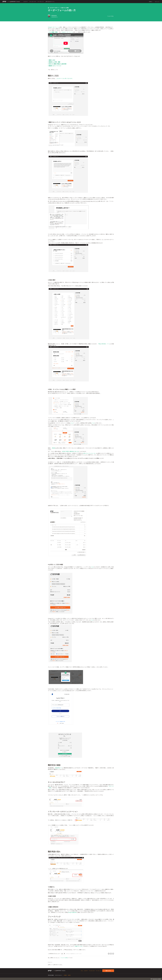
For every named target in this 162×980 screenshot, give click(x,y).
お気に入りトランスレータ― (89, 453)
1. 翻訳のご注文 (51, 60)
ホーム (82, 970)
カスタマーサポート (54, 7)
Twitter (111, 954)
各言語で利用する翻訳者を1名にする (70, 451)
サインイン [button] (157, 1)
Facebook (109, 954)
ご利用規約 (65, 975)
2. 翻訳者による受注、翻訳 (54, 62)
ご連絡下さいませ (78, 946)
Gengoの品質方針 (72, 912)
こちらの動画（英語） (53, 32)
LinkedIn (113, 954)
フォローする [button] (110, 16)
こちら (71, 423)
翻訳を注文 (108, 970)
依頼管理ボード (58, 768)
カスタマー (25, 1)
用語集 (53, 448)
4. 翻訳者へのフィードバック (54, 65)
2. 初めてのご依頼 (64, 7)
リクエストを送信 (63, 957)
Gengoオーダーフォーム (53, 27)
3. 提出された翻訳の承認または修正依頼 (57, 64)
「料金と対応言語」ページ (104, 344)
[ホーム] (4, 1)
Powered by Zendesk (156, 978)
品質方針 (69, 975)
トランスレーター (32, 1)
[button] (62, 954)
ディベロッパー (41, 1)
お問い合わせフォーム (49, 1)
